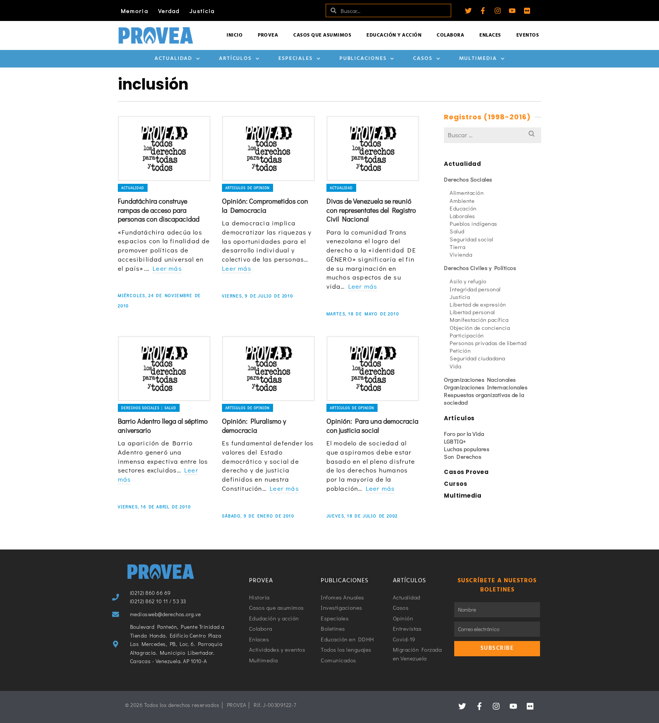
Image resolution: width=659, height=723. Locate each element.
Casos (422, 58)
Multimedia (478, 58)
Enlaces (490, 35)
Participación (467, 335)
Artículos (235, 58)
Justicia (202, 10)
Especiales (295, 58)
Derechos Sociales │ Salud (148, 408)
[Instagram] (497, 10)
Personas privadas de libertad (488, 343)
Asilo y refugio (468, 281)
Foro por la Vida (464, 433)
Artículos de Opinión (247, 188)
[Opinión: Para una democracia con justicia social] (372, 368)
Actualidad (173, 58)
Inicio (235, 35)
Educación (463, 208)
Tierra (457, 247)
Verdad (169, 10)
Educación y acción (393, 35)
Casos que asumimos (322, 35)
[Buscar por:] (492, 134)
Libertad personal (472, 312)
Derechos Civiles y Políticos (480, 268)
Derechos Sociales (468, 179)
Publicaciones (363, 58)
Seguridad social (471, 239)
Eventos (527, 35)
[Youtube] (512, 10)
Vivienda (461, 254)
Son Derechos (462, 456)
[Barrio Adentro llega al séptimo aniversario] (164, 368)
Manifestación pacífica (479, 319)
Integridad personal (475, 289)
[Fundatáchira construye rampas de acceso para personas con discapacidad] (164, 148)
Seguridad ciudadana (477, 358)
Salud (457, 231)
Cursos (455, 484)
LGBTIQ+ (455, 441)
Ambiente (462, 200)
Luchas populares (466, 449)
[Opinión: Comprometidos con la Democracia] (268, 148)
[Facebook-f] (482, 10)
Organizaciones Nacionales (480, 379)
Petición (460, 350)
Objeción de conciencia (480, 327)
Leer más (167, 268)
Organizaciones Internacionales (485, 387)
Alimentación (467, 192)
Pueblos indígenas (473, 223)
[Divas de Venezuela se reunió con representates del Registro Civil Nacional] (372, 148)
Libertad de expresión (478, 304)
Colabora (450, 35)
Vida (455, 366)
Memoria (134, 10)
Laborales (462, 216)
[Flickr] (527, 10)
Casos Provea (466, 472)
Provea (268, 35)
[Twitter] (468, 10)
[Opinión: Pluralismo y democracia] (268, 368)
